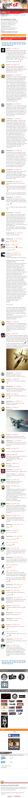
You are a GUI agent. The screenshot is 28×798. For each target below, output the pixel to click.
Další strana (10, 45)
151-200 (23, 42)
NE (1, 763)
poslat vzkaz (14, 32)
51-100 (14, 42)
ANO (2, 759)
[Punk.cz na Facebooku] (14, 736)
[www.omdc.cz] (14, 749)
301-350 (14, 43)
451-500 (4, 45)
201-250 (4, 43)
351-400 (19, 43)
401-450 (24, 43)
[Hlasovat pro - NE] (5, 762)
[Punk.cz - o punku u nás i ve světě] (10, 4)
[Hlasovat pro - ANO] (5, 758)
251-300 (9, 43)
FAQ (15, 731)
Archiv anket (4, 767)
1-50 (10, 42)
